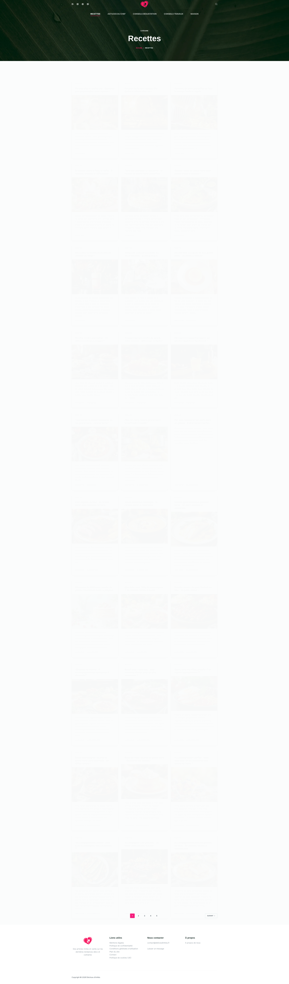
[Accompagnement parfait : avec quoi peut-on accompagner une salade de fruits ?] (194, 784)
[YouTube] (88, 4)
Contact (113, 955)
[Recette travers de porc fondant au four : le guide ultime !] (194, 611)
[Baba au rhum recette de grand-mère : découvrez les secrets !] (144, 781)
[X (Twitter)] (77, 4)
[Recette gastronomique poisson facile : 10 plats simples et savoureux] (194, 529)
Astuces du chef (117, 14)
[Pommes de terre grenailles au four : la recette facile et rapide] (194, 112)
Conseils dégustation (145, 14)
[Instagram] (83, 4)
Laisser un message (155, 949)
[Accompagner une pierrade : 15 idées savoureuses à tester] (144, 866)
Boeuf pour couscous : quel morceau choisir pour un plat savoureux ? (140, 672)
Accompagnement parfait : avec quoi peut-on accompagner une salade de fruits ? (191, 760)
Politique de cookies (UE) (120, 958)
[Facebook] (72, 4)
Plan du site (114, 952)
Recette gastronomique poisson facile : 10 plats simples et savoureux (191, 505)
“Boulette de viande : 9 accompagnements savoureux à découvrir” (92, 672)
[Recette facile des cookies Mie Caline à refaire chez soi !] (144, 112)
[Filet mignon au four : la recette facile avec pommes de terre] (95, 526)
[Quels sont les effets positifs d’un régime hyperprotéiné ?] (194, 693)
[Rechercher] (216, 4)
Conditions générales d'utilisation (124, 949)
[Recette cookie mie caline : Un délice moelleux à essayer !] (95, 362)
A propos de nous (192, 943)
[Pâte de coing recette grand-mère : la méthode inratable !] (144, 444)
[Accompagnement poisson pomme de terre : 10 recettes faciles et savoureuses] (194, 869)
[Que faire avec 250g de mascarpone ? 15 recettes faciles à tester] (144, 611)
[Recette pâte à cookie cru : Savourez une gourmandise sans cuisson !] (95, 112)
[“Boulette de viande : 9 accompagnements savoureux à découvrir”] (95, 696)
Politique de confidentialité (121, 946)
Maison (195, 14)
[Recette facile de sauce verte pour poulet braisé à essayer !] (194, 194)
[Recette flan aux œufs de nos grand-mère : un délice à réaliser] (194, 276)
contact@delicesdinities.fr (158, 943)
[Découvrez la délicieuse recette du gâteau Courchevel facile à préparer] (95, 611)
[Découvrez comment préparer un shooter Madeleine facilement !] (194, 362)
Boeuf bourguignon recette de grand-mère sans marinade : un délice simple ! (92, 760)
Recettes (95, 14)
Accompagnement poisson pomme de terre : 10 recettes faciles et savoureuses (193, 845)
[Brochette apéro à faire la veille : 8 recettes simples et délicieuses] (95, 194)
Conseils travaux (173, 14)
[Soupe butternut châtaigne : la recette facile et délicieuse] (144, 526)
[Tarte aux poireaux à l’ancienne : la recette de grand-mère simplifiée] (144, 194)
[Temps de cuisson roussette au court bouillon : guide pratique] (144, 276)
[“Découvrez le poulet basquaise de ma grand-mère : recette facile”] (95, 444)
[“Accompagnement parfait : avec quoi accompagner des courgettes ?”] (95, 869)
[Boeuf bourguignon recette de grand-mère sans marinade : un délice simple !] (95, 784)
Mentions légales (117, 943)
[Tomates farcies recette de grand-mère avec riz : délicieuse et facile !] (144, 362)
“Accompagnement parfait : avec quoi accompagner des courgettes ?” (93, 845)
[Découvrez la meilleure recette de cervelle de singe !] (95, 276)
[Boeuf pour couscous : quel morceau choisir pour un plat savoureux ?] (144, 696)
